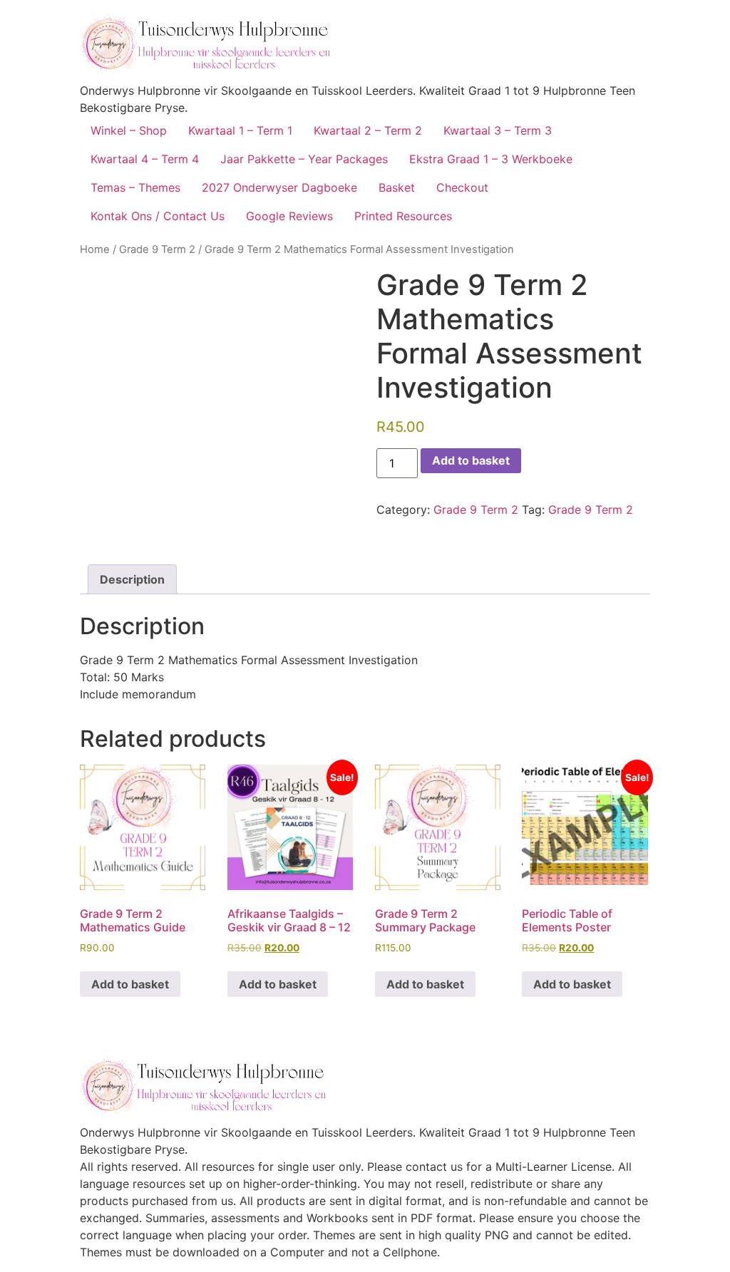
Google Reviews (289, 216)
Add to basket (471, 460)
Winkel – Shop (129, 130)
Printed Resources (403, 216)
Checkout (462, 187)
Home (95, 249)
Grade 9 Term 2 (157, 249)
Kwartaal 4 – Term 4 (145, 159)
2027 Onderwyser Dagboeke (279, 187)
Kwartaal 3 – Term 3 (497, 130)
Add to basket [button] (130, 984)
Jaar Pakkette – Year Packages (304, 159)
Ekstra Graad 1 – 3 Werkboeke (490, 159)
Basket (397, 187)
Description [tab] (132, 579)
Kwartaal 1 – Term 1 (240, 130)
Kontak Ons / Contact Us (158, 216)
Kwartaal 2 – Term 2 (368, 130)
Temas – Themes (135, 187)
